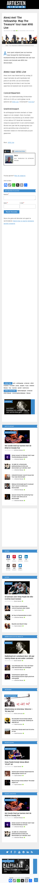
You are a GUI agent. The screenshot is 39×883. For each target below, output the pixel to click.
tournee (14, 388)
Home (11, 878)
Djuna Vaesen (10, 408)
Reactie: (6, 194)
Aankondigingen (22, 391)
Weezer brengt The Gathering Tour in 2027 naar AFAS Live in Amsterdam (22, 496)
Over (7, 151)
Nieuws (6, 388)
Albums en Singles (10, 696)
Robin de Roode (18, 713)
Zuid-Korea (25, 388)
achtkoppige (19, 383)
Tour (10, 388)
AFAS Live (15, 102)
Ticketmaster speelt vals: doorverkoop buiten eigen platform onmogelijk (23, 676)
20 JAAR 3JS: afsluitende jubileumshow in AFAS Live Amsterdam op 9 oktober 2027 (21, 466)
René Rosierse (18, 724)
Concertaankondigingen (19, 393)
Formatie (12, 385)
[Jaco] (9, 163)
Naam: (6, 203)
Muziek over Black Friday (19, 624)
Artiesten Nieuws (18, 450)
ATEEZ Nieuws (7, 393)
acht (14, 383)
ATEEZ (32, 383)
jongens (22, 385)
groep (17, 385)
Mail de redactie (19, 176)
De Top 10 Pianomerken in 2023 (21, 615)
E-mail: (22, 203)
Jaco (14, 30)
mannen (32, 385)
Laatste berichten (19, 151)
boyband (6, 385)
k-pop (26, 385)
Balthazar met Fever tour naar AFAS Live (16, 871)
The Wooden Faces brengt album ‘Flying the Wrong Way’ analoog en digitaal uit (22, 720)
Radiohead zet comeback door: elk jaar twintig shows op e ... (17, 411)
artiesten (27, 383)
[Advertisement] (19, 305)
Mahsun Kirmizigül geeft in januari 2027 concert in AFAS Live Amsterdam (23, 486)
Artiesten (29, 391)
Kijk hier (31, 102)
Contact (27, 878)
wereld (20, 388)
